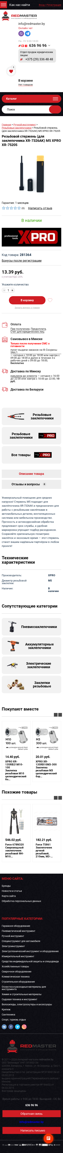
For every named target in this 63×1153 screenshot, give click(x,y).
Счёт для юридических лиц (27, 331)
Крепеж (6, 1009)
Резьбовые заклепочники (16, 127)
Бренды (6, 885)
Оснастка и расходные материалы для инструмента (24, 988)
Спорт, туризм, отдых (14, 1019)
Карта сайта (9, 896)
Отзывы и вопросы (28, 484)
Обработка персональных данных (21, 901)
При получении (20, 329)
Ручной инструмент (24, 124)
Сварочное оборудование (16, 971)
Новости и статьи (12, 891)
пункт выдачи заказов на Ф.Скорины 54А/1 (33, 351)
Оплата (15, 324)
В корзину (27, 300)
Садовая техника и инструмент (19, 999)
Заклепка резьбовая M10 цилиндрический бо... (15, 770)
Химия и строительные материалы (21, 994)
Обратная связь (31, 1113)
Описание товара (31, 474)
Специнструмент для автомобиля (21, 941)
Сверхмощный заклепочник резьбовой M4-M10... (14, 850)
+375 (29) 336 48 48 (39, 59)
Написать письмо (32, 1130)
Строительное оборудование (18, 981)
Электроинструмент (13, 946)
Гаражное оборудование (16, 925)
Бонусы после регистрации (21, 260)
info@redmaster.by (31, 24)
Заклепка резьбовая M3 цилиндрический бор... (46, 769)
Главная (6, 124)
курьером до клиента (23, 376)
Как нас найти (19, 4)
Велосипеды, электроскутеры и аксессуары (27, 1004)
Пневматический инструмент (18, 931)
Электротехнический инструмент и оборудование (30, 951)
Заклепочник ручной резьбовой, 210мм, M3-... (44, 850)
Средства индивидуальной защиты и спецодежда (30, 961)
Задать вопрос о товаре (27, 307)
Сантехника (8, 1014)
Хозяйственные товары (15, 966)
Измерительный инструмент (18, 956)
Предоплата (38, 329)
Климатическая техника (16, 976)
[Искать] (55, 109)
